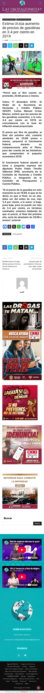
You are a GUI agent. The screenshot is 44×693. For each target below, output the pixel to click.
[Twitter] (10, 45)
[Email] (21, 45)
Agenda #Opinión (12, 664)
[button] (4, 3)
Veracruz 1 (23, 681)
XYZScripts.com (34, 692)
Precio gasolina (17, 234)
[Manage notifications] (38, 688)
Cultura (24, 666)
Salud (8, 681)
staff (6, 40)
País (37, 679)
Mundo (23, 676)
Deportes (32, 666)
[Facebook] (4, 45)
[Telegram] (31, 45)
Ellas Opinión (19, 674)
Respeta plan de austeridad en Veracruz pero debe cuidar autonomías (33, 265)
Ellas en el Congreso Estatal (14, 669)
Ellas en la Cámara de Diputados (15, 671)
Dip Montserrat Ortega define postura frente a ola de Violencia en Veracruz (11, 265)
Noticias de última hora (23, 19)
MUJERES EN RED (13, 676)
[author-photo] (22, 289)
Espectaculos (9, 674)
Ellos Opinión (33, 671)
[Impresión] (26, 45)
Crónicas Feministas (13, 666)
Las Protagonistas (32, 674)
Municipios (31, 676)
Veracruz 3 (19, 684)
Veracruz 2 (32, 681)
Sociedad (15, 681)
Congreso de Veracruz (28, 664)
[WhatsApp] (15, 45)
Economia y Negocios (15, 16)
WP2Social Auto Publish (12, 692)
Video (27, 684)
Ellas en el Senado (31, 669)
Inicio (4, 16)
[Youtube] (25, 655)
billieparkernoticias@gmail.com (27, 639)
